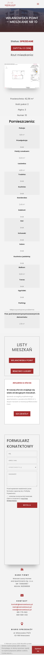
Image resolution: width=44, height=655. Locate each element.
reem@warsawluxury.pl (22, 607)
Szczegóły (22, 413)
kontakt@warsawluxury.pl (22, 604)
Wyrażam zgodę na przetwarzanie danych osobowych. (19, 499)
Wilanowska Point (22, 360)
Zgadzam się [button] (38, 650)
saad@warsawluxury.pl (22, 610)
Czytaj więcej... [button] (7, 653)
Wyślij (27, 505)
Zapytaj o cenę (22, 48)
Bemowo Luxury (22, 371)
